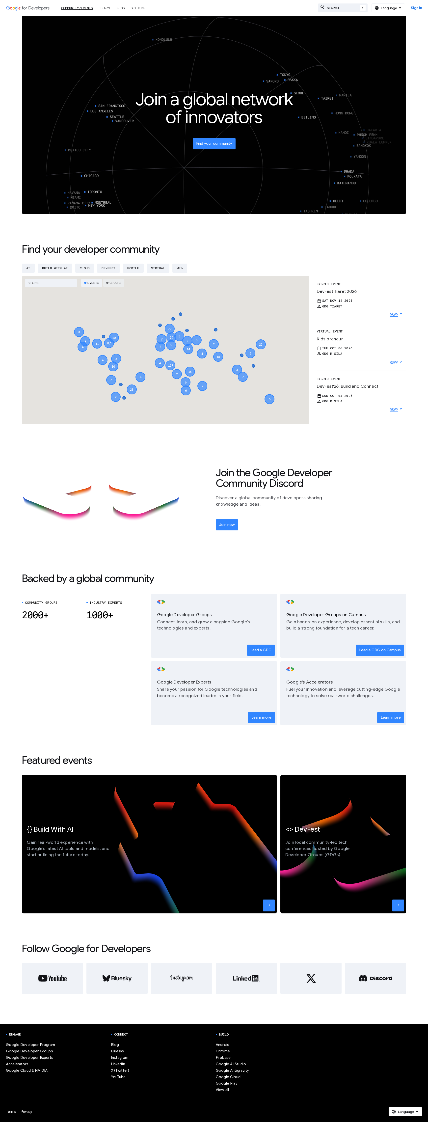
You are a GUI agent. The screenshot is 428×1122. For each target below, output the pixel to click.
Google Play (227, 1083)
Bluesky (117, 1051)
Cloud (85, 268)
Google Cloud (228, 1077)
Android (222, 1044)
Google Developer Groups (29, 1051)
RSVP (394, 315)
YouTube (138, 8)
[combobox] (343, 7)
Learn (105, 8)
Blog (121, 8)
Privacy (26, 1112)
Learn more (261, 717)
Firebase (223, 1057)
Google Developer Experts (29, 1057)
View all (222, 1090)
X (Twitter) (120, 1070)
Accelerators (17, 1064)
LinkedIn (118, 1064)
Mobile (133, 268)
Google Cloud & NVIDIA (27, 1070)
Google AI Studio (231, 1064)
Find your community (214, 143)
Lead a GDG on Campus (380, 650)
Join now (227, 524)
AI (28, 268)
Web (180, 268)
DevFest (108, 268)
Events (93, 283)
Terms (11, 1112)
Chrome (223, 1051)
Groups (115, 283)
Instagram (119, 1057)
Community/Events (77, 8)
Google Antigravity (232, 1070)
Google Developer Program (30, 1044)
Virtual (158, 268)
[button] (170, 361)
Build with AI (55, 268)
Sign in (416, 8)
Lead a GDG (260, 650)
